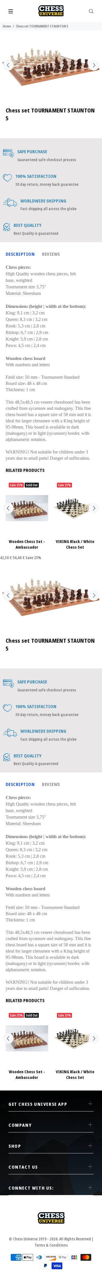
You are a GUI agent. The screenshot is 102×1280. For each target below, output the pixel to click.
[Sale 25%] (75, 508)
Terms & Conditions (51, 1245)
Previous (8, 65)
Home (7, 26)
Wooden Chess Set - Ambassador (27, 544)
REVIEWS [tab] (51, 254)
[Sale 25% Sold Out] (27, 508)
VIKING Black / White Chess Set (75, 544)
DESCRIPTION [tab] (20, 254)
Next (93, 65)
